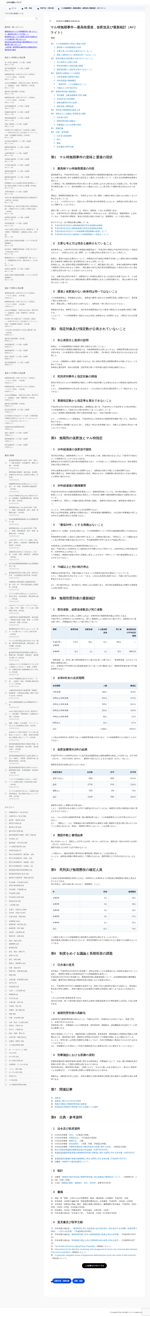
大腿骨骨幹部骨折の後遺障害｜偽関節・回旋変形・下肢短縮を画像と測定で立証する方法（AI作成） (23, 692)
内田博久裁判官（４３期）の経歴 (17, 217)
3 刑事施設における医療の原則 (67, 125)
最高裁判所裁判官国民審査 (19, 870)
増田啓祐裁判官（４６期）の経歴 (17, 118)
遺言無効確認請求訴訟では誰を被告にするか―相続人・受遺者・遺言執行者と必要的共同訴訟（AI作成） (23, 758)
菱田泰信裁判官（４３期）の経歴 (17, 171)
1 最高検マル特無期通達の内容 (67, 47)
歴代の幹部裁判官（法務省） (19, 866)
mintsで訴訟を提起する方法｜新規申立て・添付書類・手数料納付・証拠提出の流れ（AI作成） (21, 232)
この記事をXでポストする (94, 1266)
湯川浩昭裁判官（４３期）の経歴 (17, 68)
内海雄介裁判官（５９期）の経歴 (17, 159)
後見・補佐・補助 (15, 952)
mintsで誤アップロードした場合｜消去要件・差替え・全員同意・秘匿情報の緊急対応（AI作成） (23, 542)
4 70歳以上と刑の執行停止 (66, 88)
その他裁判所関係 (15, 1084)
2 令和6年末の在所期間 (64, 99)
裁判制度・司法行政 (16, 843)
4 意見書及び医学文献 (64, 147)
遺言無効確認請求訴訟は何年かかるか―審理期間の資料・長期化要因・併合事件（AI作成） (23, 770)
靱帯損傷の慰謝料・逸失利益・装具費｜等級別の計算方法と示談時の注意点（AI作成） (23, 474)
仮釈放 (57, 1098)
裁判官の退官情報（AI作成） (15, 92)
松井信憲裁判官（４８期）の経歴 (17, 106)
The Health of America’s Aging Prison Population (75, 1246)
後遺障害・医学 (14, 928)
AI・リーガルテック (16, 1050)
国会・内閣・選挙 (15, 1033)
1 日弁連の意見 (61, 117)
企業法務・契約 (14, 1002)
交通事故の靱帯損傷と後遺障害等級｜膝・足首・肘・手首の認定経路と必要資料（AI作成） (23, 584)
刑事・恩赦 (78, 1281)
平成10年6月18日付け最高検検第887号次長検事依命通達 (79, 225)
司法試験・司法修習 (16, 882)
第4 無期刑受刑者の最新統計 (63, 92)
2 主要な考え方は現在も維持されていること (73, 51)
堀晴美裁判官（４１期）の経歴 (16, 350)
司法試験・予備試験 (16, 889)
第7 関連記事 (57, 128)
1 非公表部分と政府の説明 (65, 62)
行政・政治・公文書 (16, 1022)
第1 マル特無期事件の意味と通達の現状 (68, 44)
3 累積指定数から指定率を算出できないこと (73, 69)
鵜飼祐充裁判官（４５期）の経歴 (17, 147)
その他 (11, 1080)
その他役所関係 (14, 1045)
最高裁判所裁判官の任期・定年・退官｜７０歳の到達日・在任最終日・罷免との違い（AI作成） (23, 462)
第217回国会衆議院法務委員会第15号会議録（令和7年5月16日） (82, 1150)
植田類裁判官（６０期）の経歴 (16, 439)
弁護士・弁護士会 (15, 910)
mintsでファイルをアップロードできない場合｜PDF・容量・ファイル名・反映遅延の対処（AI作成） (23, 608)
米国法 (11, 1076)
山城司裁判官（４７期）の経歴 (16, 153)
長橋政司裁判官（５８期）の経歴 (17, 112)
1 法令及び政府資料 (63, 136)
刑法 (71, 1135)
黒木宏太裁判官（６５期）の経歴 (17, 410)
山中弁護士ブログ (13, 2)
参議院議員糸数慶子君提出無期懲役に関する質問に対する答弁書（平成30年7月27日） (91, 1159)
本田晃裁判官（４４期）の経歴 (16, 223)
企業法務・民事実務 (16, 980)
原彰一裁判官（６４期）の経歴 (16, 124)
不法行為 (12, 998)
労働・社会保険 (14, 1018)
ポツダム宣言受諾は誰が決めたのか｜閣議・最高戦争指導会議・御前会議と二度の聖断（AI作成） (23, 643)
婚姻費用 (12, 944)
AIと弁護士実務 (14, 1060)
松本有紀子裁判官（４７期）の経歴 (18, 141)
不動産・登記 (14, 1006)
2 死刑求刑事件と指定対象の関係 (68, 66)
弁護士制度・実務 (15, 916)
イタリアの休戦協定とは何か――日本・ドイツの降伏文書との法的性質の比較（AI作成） (23, 781)
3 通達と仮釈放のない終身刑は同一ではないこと (75, 55)
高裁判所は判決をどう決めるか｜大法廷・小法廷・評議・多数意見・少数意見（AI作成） (23, 554)
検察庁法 (73, 1141)
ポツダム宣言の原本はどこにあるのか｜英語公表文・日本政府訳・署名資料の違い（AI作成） (23, 596)
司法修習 (12, 893)
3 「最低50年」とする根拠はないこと (70, 84)
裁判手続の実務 (14, 831)
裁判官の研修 (14, 823)
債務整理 (12, 994)
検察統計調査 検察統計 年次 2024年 (79, 1183)
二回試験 (12, 905)
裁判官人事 (13, 827)
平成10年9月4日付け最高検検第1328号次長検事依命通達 (79, 228)
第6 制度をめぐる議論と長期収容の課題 (68, 114)
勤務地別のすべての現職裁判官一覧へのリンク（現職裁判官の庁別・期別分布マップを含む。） (21, 260)
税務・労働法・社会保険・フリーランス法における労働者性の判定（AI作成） (23, 724)
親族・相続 (13, 941)
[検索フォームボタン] (37, 18)
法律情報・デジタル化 (17, 1064)
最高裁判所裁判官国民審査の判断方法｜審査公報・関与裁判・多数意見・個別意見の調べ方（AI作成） (23, 655)
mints (11, 1053)
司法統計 (12, 839)
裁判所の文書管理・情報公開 (19, 878)
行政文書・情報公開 (16, 1037)
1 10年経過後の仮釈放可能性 (66, 77)
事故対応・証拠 (14, 936)
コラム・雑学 (14, 1069)
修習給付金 (13, 901)
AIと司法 (12, 1057)
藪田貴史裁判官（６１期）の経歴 (17, 177)
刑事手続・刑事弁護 (61, 1281)
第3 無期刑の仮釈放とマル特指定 (65, 73)
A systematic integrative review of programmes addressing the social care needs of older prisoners (95, 1255)
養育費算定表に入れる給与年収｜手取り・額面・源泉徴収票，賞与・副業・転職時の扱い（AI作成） (23, 510)
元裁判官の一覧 (14, 816)
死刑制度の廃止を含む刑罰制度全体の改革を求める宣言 (95, 1240)
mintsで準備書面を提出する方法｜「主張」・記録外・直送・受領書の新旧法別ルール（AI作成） (23, 681)
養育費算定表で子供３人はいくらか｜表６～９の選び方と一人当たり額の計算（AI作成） (23, 631)
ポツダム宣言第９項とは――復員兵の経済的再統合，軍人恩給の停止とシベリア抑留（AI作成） (23, 793)
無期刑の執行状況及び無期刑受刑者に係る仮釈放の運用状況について (91, 1177)
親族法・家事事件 (15, 963)
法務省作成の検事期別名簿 (14, 427)
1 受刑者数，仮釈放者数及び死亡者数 (70, 95)
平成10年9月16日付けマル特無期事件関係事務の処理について (81, 231)
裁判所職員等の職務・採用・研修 (21, 835)
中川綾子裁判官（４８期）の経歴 (17, 165)
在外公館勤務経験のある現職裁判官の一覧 (23, 703)
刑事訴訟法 (74, 1138)
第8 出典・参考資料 (60, 132)
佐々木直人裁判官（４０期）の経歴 (18, 62)
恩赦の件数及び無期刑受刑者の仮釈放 (71, 1104)
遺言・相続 (13, 959)
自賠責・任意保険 (15, 932)
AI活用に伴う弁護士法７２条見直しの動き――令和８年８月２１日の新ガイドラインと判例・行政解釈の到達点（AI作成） (21, 132)
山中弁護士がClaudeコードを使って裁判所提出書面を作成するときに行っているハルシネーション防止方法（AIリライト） (21, 418)
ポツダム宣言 (14, 1072)
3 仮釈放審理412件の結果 (65, 103)
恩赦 (10, 975)
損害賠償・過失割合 (16, 924)
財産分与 (12, 955)
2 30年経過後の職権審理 (65, 81)
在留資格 (12, 987)
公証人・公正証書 (15, 990)
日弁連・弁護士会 (15, 913)
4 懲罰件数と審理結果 (64, 106)
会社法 (11, 983)
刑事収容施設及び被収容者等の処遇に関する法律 (89, 1147)
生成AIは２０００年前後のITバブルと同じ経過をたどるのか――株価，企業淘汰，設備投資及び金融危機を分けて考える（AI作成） (23, 668)
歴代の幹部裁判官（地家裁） (19, 862)
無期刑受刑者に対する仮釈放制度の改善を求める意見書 (95, 1234)
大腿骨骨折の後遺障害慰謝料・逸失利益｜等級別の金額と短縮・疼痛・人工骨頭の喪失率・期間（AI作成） (23, 619)
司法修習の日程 (14, 897)
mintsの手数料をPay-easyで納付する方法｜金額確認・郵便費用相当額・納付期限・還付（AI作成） (23, 498)
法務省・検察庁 (14, 1041)
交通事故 (12, 921)
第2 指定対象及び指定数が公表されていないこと (72, 58)
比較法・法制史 (14, 1025)
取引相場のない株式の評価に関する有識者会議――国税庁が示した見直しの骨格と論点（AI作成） (21, 208)
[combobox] (19, 19)
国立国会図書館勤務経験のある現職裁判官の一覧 (23, 565)
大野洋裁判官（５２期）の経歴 (16, 192)
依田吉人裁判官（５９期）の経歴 (17, 269)
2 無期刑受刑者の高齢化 (64, 121)
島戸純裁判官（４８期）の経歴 (16, 445)
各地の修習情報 (14, 885)
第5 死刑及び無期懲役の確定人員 (65, 110)
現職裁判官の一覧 (15, 812)
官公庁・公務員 (14, 1029)
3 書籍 (57, 143)
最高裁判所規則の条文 (17, 874)
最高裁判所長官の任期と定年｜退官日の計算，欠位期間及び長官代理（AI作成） (23, 574)
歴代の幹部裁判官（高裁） (19, 858)
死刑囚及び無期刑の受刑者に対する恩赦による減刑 (76, 1107)
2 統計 (57, 139)
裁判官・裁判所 (14, 820)
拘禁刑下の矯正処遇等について (75, 1162)
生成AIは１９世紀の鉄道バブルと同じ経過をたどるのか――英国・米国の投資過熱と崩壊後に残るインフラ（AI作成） (23, 734)
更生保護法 (74, 1144)
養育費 (11, 948)
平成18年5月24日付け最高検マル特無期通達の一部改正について (82, 234)
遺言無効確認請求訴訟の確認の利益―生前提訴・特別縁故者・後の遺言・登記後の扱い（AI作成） (23, 746)
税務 (10, 1014)
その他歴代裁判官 (15, 846)
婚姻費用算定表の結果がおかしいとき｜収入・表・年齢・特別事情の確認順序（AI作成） (23, 486)
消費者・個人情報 (15, 1010)
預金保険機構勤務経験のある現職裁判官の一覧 (23, 520)
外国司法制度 (14, 850)
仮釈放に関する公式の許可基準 (68, 1101)
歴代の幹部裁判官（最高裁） (19, 854)
